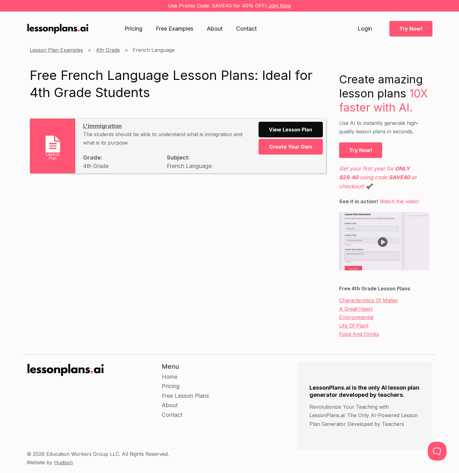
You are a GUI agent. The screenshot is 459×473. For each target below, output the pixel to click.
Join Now (279, 5)
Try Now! (410, 29)
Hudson (63, 462)
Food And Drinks (359, 334)
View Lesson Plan (290, 129)
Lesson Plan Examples (56, 50)
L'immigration (102, 126)
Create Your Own (290, 147)
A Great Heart (356, 309)
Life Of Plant (353, 326)
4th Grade (108, 50)
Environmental (356, 317)
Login (365, 29)
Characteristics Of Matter (368, 300)
